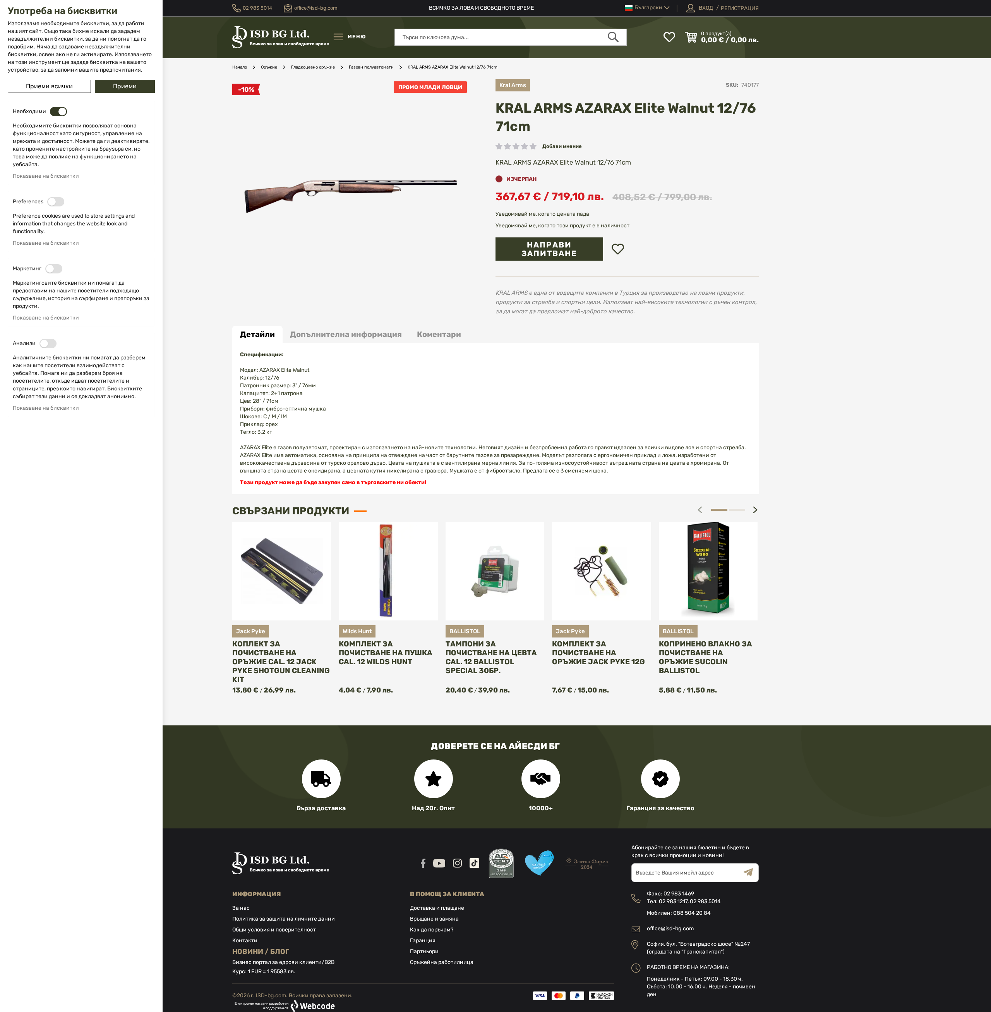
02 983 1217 (673, 901)
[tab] (257, 334)
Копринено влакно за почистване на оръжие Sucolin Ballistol (705, 657)
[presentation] (755, 510)
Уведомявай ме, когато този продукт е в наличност (562, 225)
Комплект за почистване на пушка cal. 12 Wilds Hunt (385, 652)
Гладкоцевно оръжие (313, 67)
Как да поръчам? (431, 929)
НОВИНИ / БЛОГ (260, 951)
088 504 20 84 (692, 913)
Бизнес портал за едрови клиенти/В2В (283, 962)
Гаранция (422, 940)
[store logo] (280, 37)
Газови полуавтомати (371, 67)
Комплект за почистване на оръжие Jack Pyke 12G (598, 652)
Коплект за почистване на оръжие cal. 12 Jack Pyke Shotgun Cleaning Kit (281, 661)
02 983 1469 (679, 893)
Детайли (257, 334)
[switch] (58, 111)
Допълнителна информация (346, 334)
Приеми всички (49, 86)
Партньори (424, 951)
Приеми (125, 86)
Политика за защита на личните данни (283, 919)
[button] (647, 8)
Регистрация (740, 8)
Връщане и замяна (434, 919)
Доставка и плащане (437, 908)
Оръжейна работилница (441, 962)
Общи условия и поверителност (274, 929)
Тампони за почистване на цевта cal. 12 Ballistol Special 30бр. (491, 657)
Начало (239, 67)
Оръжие (269, 67)
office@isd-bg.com (670, 928)
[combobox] (510, 37)
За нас (241, 908)
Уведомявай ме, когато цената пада (542, 214)
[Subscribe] (751, 872)
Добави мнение (562, 146)
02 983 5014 (705, 901)
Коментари (439, 334)
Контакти (244, 940)
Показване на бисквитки (46, 176)
